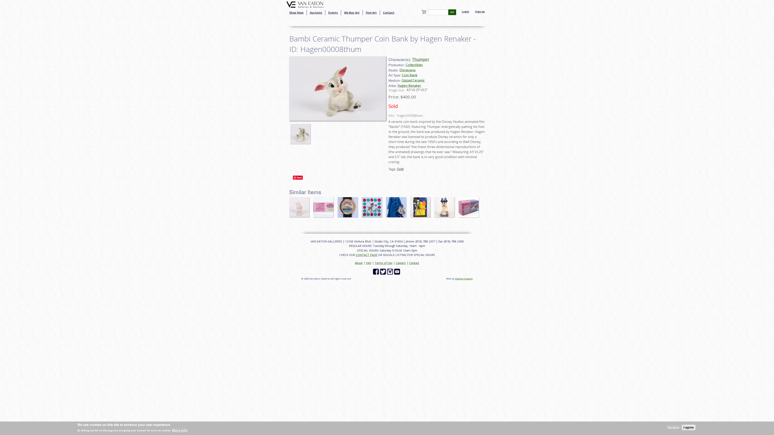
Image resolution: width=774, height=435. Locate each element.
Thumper (420, 59)
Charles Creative (464, 278)
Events (333, 12)
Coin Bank (409, 75)
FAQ (368, 263)
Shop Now (296, 12)
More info (179, 430)
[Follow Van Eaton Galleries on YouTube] (397, 271)
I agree (688, 427)
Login (465, 11)
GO (452, 12)
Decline (673, 427)
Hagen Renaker (409, 85)
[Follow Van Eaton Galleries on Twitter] (383, 271)
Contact (388, 12)
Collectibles (414, 65)
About (359, 263)
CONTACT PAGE (366, 255)
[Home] (305, 4)
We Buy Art (352, 12)
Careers (401, 263)
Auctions (316, 12)
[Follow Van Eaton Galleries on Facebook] (376, 271)
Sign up (480, 11)
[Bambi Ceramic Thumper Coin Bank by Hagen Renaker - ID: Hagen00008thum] (301, 132)
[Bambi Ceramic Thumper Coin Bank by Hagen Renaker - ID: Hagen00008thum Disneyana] (337, 88)
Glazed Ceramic (413, 80)
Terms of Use (383, 263)
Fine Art (371, 12)
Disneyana (407, 70)
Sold (400, 169)
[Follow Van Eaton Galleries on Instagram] (390, 271)
